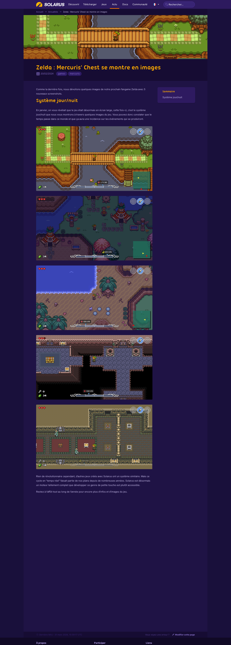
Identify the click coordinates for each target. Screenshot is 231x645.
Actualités (53, 12)
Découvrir (73, 4)
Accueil (39, 12)
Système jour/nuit (172, 97)
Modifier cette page (185, 634)
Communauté (139, 4)
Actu (114, 4)
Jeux (104, 4)
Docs (125, 4)
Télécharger (90, 4)
